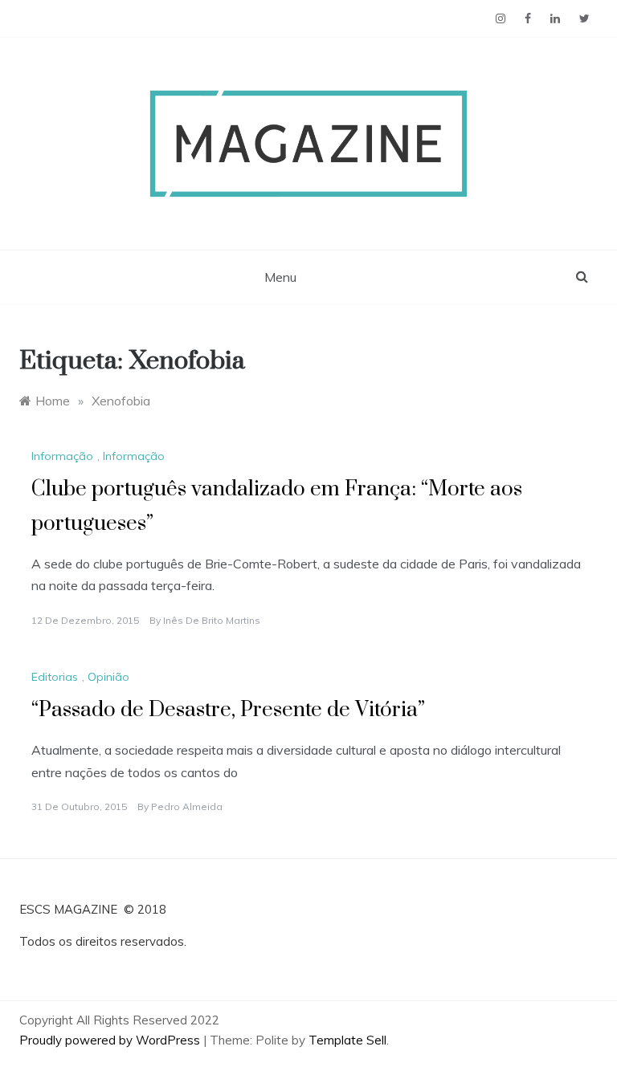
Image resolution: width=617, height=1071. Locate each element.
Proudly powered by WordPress (111, 1040)
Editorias (54, 677)
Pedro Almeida (187, 806)
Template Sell (347, 1040)
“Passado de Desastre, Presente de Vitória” (228, 710)
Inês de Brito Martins (211, 620)
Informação (62, 456)
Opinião (108, 677)
